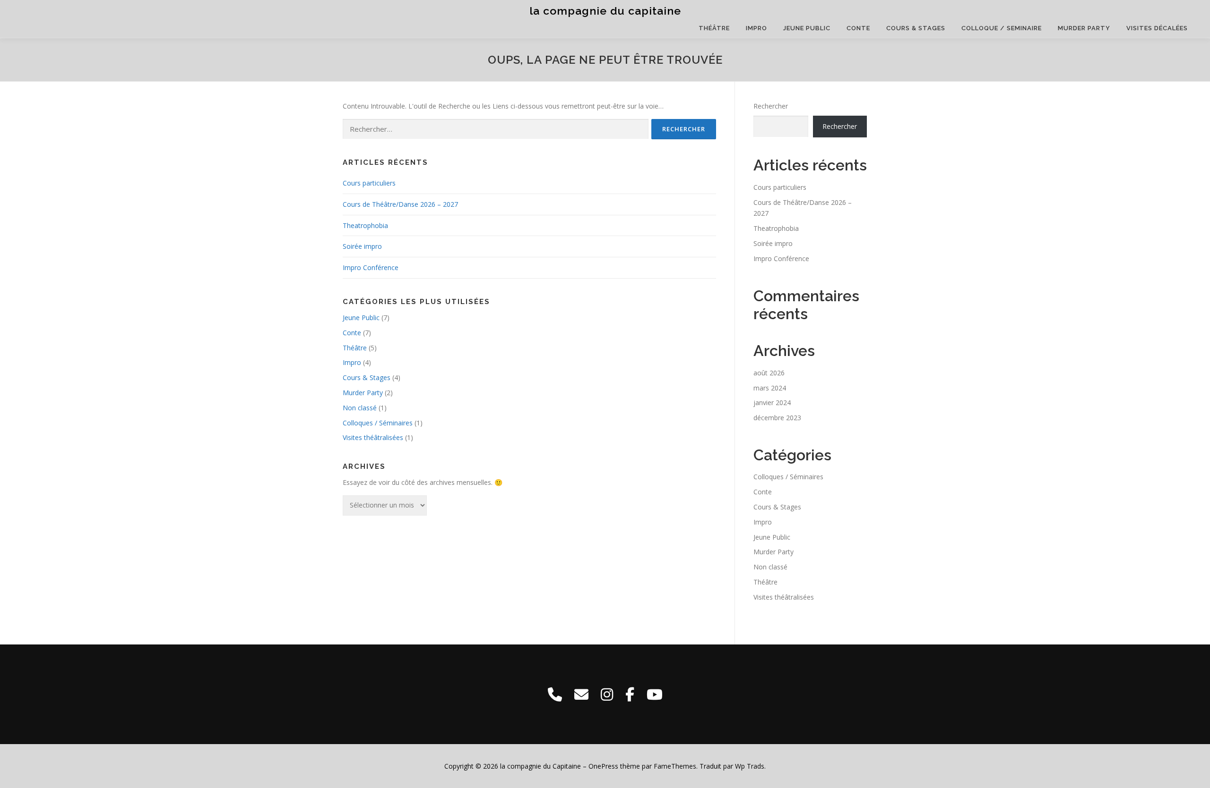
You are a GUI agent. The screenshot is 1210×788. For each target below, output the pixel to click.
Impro (756, 28)
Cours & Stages (915, 28)
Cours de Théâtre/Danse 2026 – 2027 (400, 204)
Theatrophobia (365, 225)
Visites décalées (1157, 28)
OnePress (603, 766)
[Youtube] (655, 694)
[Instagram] (607, 694)
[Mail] (581, 694)
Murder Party (1084, 28)
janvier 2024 (772, 402)
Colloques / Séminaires (378, 422)
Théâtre (714, 28)
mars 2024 (769, 387)
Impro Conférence (370, 267)
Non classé (360, 407)
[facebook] (629, 694)
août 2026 (769, 372)
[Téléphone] (555, 694)
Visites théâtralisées (373, 437)
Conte (858, 28)
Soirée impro (362, 246)
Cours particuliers (369, 182)
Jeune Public (806, 28)
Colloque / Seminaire (1001, 28)
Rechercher (770, 106)
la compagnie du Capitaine (605, 10)
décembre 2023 (777, 417)
